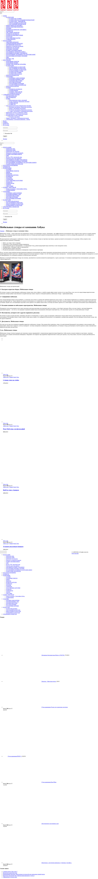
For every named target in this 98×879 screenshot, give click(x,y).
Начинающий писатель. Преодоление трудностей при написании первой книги (24, 874)
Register (5, 139)
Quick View (16, 377)
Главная (2, 231)
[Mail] (2, 552)
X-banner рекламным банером (13, 546)
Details (11, 377)
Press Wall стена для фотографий (14, 429)
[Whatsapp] (1, 552)
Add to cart (5, 377)
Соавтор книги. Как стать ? (10, 871)
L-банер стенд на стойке (11, 380)
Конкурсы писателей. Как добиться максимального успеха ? (19, 875)
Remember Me (8, 133)
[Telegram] (4, 552)
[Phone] (6, 552)
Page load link (75, 553)
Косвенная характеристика (10, 873)
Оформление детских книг (10, 877)
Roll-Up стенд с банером (11, 490)
